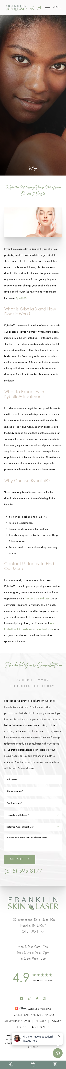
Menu (57, 7)
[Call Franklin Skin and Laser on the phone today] (32, 7)
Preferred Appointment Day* (20, 826)
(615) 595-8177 (23, 870)
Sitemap (41, 1021)
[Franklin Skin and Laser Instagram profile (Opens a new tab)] (21, 998)
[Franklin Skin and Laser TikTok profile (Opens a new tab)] (29, 998)
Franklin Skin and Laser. (38, 598)
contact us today (44, 629)
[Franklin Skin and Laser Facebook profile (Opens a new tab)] (37, 998)
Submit (17, 859)
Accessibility (40, 1027)
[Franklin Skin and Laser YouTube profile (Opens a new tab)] (44, 998)
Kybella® (21, 298)
